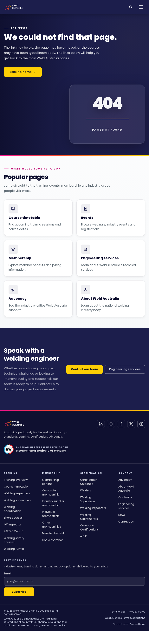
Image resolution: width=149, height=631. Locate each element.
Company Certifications (89, 527)
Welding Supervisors (87, 499)
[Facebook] (121, 424)
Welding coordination (12, 509)
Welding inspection (17, 493)
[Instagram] (141, 424)
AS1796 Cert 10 (13, 531)
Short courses (13, 518)
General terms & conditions (129, 624)
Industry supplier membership (53, 503)
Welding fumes (14, 549)
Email (7, 573)
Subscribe (19, 592)
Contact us (126, 522)
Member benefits (54, 533)
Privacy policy (137, 611)
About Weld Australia (126, 489)
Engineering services (124, 369)
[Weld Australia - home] (14, 7)
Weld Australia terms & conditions (125, 618)
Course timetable (16, 487)
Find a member (52, 540)
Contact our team (84, 369)
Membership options (50, 482)
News (121, 515)
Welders (85, 490)
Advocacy (125, 480)
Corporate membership (51, 492)
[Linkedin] (101, 424)
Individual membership (51, 514)
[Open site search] (130, 7)
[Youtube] (111, 424)
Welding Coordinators (89, 517)
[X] (131, 424)
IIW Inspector (12, 524)
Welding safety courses (14, 540)
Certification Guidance (88, 482)
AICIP (83, 536)
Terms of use (117, 611)
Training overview (16, 480)
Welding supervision (17, 500)
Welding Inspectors (93, 508)
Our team (125, 497)
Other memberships (51, 525)
